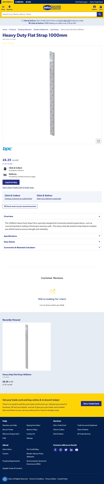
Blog (28, 2)
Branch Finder (8, 430)
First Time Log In (81, 2)
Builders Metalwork (41, 29)
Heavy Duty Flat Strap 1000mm (17, 374)
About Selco (7, 449)
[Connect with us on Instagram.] (61, 450)
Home (5, 29)
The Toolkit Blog (33, 449)
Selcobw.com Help (10, 425)
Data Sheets (9, 242)
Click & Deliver (82, 430)
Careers (19, 2)
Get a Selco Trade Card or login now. (18, 187)
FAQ (4, 438)
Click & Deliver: (37, 23)
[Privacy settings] (5, 479)
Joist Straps (54, 29)
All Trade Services (84, 434)
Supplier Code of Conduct (12, 468)
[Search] (100, 14)
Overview (8, 216)
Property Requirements (11, 461)
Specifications (10, 236)
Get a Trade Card (96, 2)
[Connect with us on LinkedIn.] (71, 450)
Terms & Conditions (36, 479)
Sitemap (30, 438)
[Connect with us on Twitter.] (66, 450)
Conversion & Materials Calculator (19, 247)
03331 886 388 (64, 21)
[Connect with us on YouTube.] (77, 450)
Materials (8, 2)
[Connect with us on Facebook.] (55, 450)
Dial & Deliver (58, 434)
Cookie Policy (62, 479)
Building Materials (25, 29)
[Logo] (52, 7)
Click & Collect (58, 430)
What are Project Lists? (11, 434)
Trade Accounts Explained (87, 425)
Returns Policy (32, 430)
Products (12, 29)
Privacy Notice (50, 479)
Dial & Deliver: (30, 21)
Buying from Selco (33, 425)
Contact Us (31, 434)
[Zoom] (98, 141)
